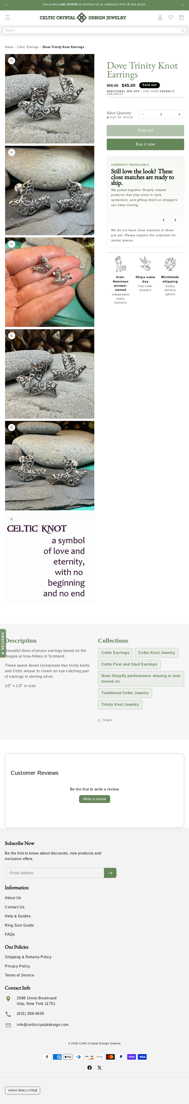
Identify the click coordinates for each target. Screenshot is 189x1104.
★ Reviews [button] (3, 643)
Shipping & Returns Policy (28, 957)
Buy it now (145, 144)
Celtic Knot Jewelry (157, 653)
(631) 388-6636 (30, 1014)
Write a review (94, 799)
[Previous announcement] (6, 5)
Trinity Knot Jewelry (120, 704)
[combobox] (94, 30)
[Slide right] (175, 220)
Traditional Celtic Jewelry (125, 693)
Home (9, 47)
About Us (13, 898)
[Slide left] (163, 220)
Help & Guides (18, 916)
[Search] (183, 30)
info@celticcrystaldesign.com (43, 1025)
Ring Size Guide (19, 925)
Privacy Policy (17, 966)
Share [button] (107, 720)
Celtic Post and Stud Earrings (129, 664)
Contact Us (14, 907)
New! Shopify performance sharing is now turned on (140, 678)
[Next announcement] (183, 5)
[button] (8, 17)
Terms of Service (19, 975)
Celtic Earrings (28, 47)
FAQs (10, 934)
